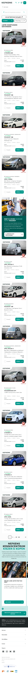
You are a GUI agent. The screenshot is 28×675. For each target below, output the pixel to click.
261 (16, 537)
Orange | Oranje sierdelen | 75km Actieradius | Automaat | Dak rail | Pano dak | (13, 56)
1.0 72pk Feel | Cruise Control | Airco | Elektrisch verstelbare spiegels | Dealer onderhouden (13, 436)
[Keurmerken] (3, 671)
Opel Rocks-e (9, 264)
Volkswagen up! (10, 390)
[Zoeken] (24, 12)
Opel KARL (7, 516)
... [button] (14, 537)
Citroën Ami (8, 53)
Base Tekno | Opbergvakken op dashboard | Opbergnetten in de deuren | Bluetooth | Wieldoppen (13, 352)
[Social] (3, 651)
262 (19, 537)
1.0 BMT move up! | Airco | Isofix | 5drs (13, 392)
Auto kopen (6, 7)
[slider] (3, 609)
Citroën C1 (8, 432)
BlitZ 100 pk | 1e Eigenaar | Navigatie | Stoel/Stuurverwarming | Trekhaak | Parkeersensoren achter (13, 182)
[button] (25, 537)
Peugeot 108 (8, 95)
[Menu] (24, 2)
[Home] (7, 2)
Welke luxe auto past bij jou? (13, 581)
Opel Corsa (8, 179)
